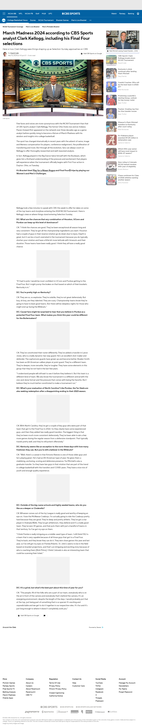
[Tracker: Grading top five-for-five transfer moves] (111, 113)
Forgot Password (125, 692)
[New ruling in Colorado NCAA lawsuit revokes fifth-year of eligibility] (111, 166)
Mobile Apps (8, 698)
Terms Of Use (54, 683)
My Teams (123, 689)
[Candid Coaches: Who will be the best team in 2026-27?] (111, 87)
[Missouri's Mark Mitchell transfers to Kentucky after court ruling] (111, 126)
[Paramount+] (62, 711)
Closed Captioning (56, 693)
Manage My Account (127, 683)
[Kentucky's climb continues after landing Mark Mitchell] (111, 73)
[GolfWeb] (112, 712)
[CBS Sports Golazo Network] (89, 707)
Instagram (100, 689)
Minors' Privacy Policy (57, 689)
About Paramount (33, 689)
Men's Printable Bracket (50, 27)
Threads (99, 698)
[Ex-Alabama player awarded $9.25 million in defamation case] (111, 140)
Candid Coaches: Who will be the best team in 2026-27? (128, 84)
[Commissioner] (77, 711)
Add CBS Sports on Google (92, 54)
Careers (29, 686)
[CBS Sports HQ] (66, 707)
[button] (90, 20)
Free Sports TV (9, 689)
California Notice (56, 696)
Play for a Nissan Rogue (44, 170)
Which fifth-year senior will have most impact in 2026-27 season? (127, 151)
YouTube (99, 683)
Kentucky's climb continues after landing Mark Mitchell (127, 71)
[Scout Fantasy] (100, 712)
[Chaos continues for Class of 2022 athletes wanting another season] (111, 180)
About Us (29, 683)
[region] (122, 40)
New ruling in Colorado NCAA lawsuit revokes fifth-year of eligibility (127, 164)
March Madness (9, 695)
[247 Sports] (32, 711)
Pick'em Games (9, 683)
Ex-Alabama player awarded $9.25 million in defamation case (128, 138)
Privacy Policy (54, 686)
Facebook (99, 692)
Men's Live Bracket (32, 27)
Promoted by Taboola (95, 627)
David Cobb (14, 53)
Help (74, 683)
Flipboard (99, 701)
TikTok (98, 686)
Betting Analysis (9, 692)
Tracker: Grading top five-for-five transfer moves (128, 110)
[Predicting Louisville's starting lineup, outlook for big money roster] (111, 100)
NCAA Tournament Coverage (13, 27)
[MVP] (89, 711)
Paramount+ (31, 692)
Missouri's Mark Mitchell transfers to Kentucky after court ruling (128, 124)
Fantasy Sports (9, 686)
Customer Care (78, 686)
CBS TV (29, 695)
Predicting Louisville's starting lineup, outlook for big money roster (127, 98)
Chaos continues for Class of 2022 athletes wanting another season (128, 177)
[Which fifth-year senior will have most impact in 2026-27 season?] (111, 153)
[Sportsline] (48, 711)
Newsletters (124, 686)
